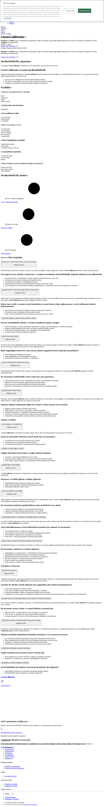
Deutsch (11, 23)
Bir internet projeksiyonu (30, 804)
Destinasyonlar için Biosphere (14, 768)
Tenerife (3, 28)
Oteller (3, 32)
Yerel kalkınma (5, 253)
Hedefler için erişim (11, 786)
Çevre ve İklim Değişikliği (9, 202)
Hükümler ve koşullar (12, 799)
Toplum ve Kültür (6, 228)
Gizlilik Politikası (10, 797)
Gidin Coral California (8, 46)
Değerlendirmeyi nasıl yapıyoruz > (12, 732)
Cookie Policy (8, 18)
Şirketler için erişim (11, 784)
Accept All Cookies (84, 10)
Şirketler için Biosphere (12, 766)
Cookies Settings (70, 10)
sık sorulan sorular (11, 776)
